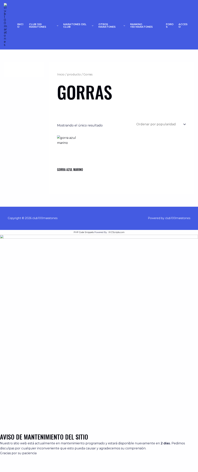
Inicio (20, 25)
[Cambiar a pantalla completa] (19, 462)
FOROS (169, 25)
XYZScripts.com (116, 232)
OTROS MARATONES (107, 25)
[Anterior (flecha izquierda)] (6, 469)
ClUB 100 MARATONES (37, 25)
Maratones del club (74, 25)
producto (74, 74)
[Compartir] (32, 462)
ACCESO (183, 25)
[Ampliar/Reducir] (6, 462)
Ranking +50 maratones (141, 25)
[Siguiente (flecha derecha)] (19, 469)
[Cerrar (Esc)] (45, 462)
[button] (56, 25)
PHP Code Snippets (84, 232)
